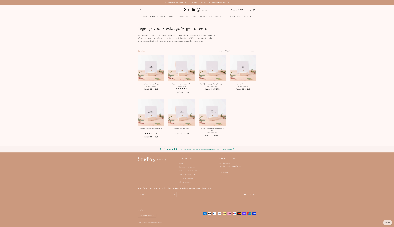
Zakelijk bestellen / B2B (187, 174)
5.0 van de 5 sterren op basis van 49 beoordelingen (200, 149)
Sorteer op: (219, 51)
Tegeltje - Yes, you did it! (182, 128)
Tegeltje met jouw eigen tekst (181, 84)
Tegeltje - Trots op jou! (243, 84)
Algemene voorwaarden (187, 167)
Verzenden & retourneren (188, 171)
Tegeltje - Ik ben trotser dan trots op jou (212, 129)
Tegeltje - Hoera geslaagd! (151, 84)
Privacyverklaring (185, 182)
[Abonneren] (174, 194)
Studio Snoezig (146, 222)
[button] (140, 9)
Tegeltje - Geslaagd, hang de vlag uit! (212, 84)
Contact (181, 163)
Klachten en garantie (186, 178)
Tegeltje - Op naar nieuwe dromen (151, 128)
